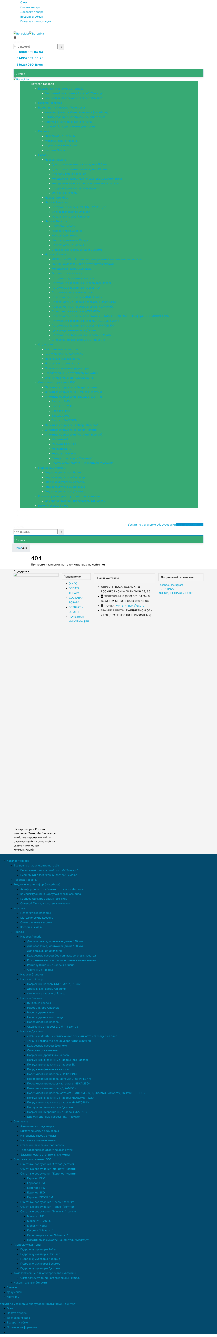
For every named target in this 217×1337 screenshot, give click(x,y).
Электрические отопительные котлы (69, 377)
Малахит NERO (62, 448)
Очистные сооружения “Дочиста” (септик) (73, 392)
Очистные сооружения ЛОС (57, 382)
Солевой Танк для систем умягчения (70, 126)
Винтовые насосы (63, 226)
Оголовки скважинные (67, 273)
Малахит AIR (60, 439)
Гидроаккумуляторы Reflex (63, 472)
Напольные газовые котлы (62, 358)
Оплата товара (30, 7)
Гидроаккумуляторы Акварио (65, 482)
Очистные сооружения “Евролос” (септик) (73, 396)
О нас (24, 2)
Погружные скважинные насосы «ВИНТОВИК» (83, 325)
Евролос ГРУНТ (62, 406)
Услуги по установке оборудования (165, 524)
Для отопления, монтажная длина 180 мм (79, 164)
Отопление (45, 344)
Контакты (26, 519)
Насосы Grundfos (56, 197)
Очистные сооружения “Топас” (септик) (71, 429)
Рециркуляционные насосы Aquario (75, 188)
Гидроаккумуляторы (52, 467)
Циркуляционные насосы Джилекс (75, 330)
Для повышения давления (69, 174)
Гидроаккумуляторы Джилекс (65, 491)
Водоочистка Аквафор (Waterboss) (61, 107)
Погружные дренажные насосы (73, 278)
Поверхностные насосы (68, 245)
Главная (25, 510)
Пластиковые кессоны (60, 136)
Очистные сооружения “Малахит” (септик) (73, 434)
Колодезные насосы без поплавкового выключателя (87, 178)
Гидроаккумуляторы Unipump (65, 477)
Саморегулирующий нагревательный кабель (75, 501)
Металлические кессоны (61, 140)
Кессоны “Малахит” (64, 453)
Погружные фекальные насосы (72, 292)
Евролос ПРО (61, 410)
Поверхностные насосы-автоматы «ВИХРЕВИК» (84, 301)
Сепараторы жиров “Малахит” (72, 458)
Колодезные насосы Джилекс (71, 268)
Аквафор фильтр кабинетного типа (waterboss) (76, 112)
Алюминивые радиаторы (61, 349)
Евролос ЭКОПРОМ (64, 420)
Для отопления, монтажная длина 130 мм (79, 169)
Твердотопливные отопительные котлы (71, 373)
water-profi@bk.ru (130, 605)
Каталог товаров (42, 83)
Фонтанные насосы (64, 192)
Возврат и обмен (31, 16)
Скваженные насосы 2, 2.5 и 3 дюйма (77, 249)
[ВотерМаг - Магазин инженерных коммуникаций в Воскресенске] (29, 33)
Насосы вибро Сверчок (67, 230)
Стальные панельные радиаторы (67, 368)
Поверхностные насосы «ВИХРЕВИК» (77, 297)
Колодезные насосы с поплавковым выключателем (86, 183)
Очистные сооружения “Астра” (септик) (71, 387)
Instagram (177, 584)
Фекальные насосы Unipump (71, 216)
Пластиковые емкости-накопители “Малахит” (82, 463)
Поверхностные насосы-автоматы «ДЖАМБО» (83, 306)
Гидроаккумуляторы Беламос (65, 486)
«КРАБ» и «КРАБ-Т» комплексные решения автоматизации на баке (97, 259)
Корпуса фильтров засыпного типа (68, 121)
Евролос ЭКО (60, 415)
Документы (28, 515)
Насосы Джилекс (56, 254)
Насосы (43, 155)
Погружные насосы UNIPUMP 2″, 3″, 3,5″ (79, 207)
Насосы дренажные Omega (70, 240)
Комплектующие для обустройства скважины (69, 496)
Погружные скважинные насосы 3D (76, 287)
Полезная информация (35, 21)
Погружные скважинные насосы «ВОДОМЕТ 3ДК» (85, 320)
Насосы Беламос (56, 221)
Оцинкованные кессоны (61, 145)
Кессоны (44, 131)
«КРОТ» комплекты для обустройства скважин (83, 264)
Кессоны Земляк (56, 150)
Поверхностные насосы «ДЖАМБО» (76, 311)
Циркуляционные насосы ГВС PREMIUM (78, 339)
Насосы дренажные (65, 235)
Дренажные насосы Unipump (71, 211)
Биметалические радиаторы (64, 354)
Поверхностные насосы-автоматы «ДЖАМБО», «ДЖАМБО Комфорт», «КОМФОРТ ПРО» (111, 316)
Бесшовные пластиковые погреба (61, 88)
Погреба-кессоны (50, 102)
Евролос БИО (61, 401)
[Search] (61, 47)
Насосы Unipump (56, 202)
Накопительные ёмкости (55, 505)
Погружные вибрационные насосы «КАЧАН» (82, 335)
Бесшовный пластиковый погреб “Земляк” (73, 98)
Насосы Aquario (55, 159)
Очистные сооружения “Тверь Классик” (71, 425)
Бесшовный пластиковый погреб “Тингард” (74, 93)
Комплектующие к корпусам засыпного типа (75, 117)
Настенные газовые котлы (62, 363)
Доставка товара (32, 12)
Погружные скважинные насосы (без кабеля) (82, 283)
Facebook (164, 584)
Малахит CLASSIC (64, 444)
